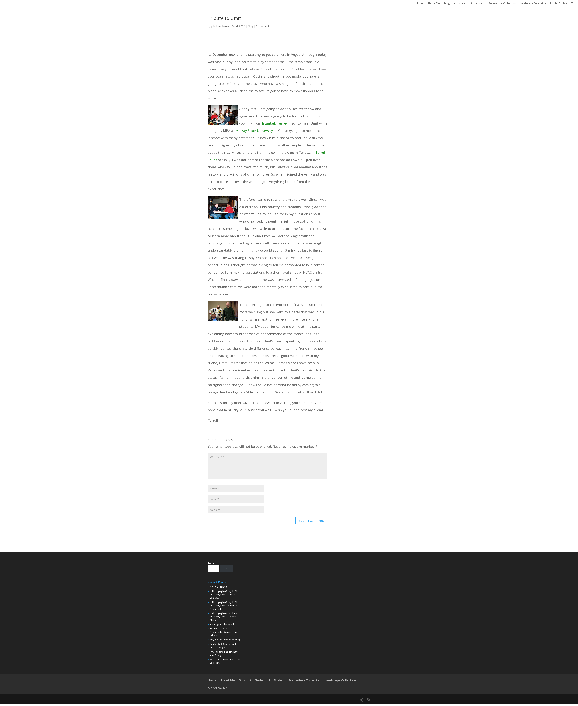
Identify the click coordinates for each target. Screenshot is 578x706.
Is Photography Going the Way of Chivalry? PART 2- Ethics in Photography (225, 605)
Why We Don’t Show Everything (225, 639)
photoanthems (220, 26)
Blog (447, 3)
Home (419, 3)
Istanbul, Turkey (275, 123)
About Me (434, 3)
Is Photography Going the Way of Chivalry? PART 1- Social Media (225, 616)
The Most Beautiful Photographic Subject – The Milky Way (223, 632)
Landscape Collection (533, 3)
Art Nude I (460, 3)
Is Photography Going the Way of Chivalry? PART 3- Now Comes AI (225, 594)
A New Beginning (218, 586)
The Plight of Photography (223, 624)
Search (211, 562)
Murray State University (254, 130)
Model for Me (558, 3)
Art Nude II (477, 3)
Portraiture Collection (502, 3)
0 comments (263, 26)
